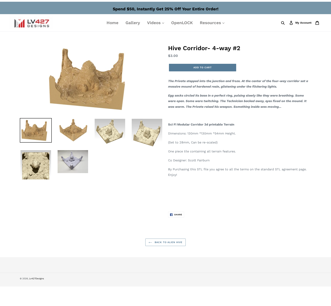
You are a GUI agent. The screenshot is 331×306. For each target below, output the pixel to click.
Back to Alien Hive (168, 242)
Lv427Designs (36, 278)
